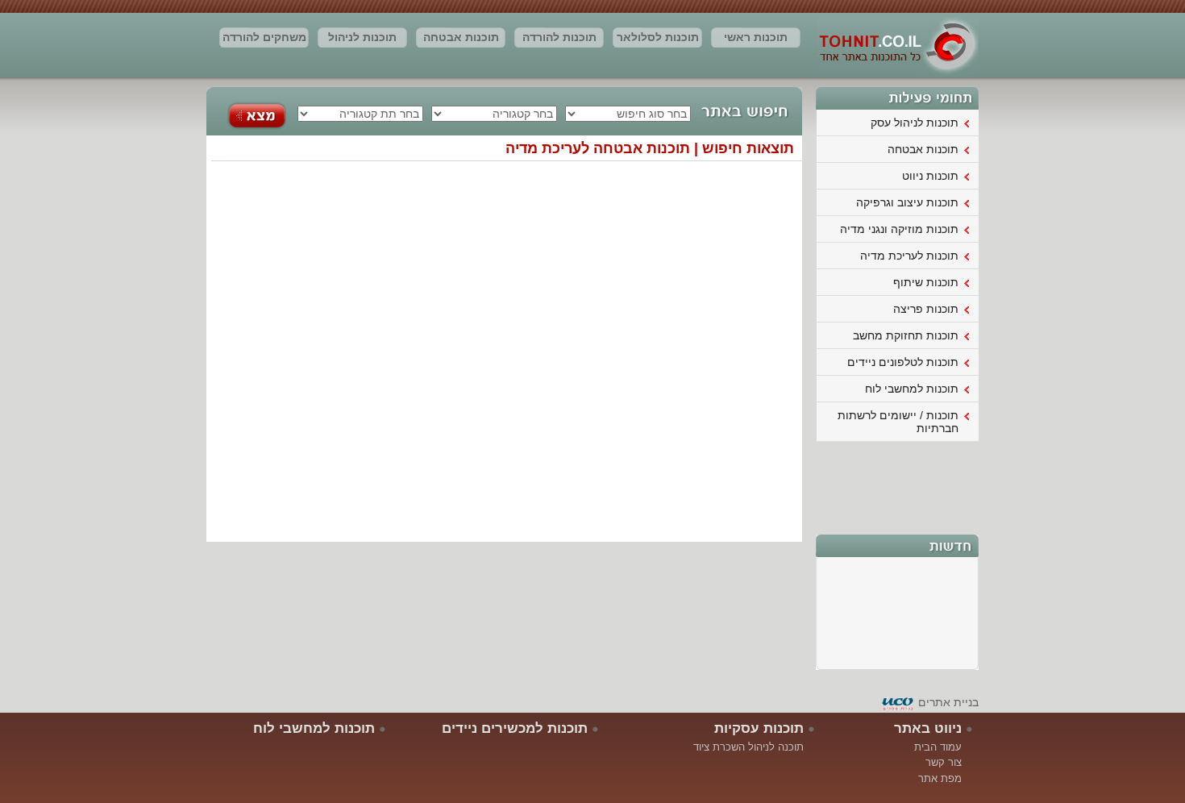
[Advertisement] (898, 486)
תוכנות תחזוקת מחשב (905, 335)
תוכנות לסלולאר (658, 37)
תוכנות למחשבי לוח (911, 388)
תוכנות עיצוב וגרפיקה (907, 202)
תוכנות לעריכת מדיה (909, 255)
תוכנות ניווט (930, 175)
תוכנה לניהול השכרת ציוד (748, 747)
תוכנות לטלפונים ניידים (902, 362)
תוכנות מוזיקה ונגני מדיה (899, 229)
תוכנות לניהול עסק (362, 39)
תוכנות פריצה (925, 308)
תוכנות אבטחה (461, 37)
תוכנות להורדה (559, 37)
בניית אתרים (948, 702)
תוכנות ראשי (756, 37)
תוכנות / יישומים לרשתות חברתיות (898, 422)
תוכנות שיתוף (925, 282)
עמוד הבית (938, 747)
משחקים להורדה (264, 37)
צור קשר (943, 762)
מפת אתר (940, 778)
